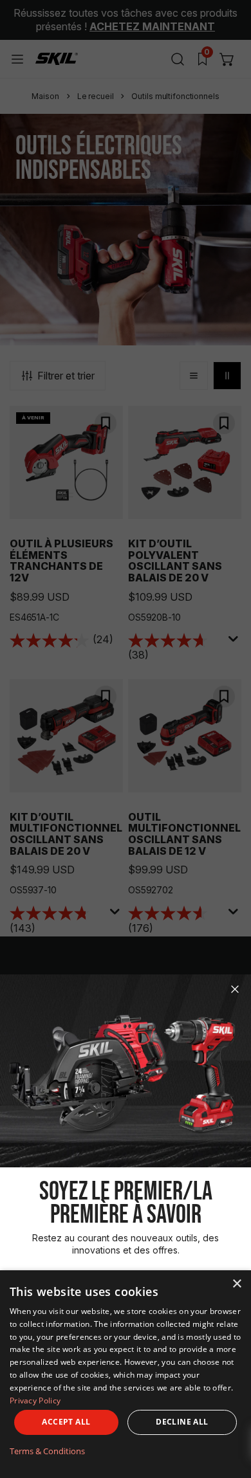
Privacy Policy (35, 1400)
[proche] (235, 989)
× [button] (236, 1284)
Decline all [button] (182, 1421)
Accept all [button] (66, 1421)
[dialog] (125, 1374)
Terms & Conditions (47, 1451)
